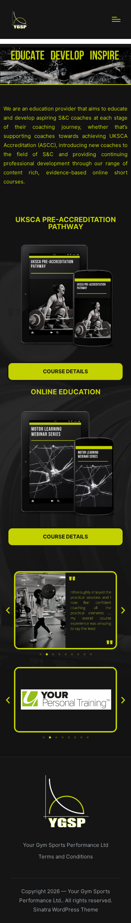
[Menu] (116, 19)
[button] (7, 610)
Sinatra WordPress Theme (65, 909)
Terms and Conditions (65, 856)
